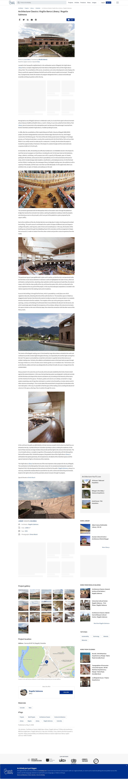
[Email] (31, 19)
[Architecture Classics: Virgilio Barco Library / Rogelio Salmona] (23, 594)
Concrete (22, 708)
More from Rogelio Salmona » (102, 623)
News (89, 3)
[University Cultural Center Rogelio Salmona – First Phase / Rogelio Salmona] (85, 605)
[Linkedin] (27, 19)
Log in (103, 3)
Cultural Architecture (59, 717)
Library (20, 68)
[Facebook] (19, 19)
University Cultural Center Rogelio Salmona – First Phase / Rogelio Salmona (100, 603)
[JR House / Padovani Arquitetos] (86, 483)
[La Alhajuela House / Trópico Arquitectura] (85, 682)
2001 (26, 531)
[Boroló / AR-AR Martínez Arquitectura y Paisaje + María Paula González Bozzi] (85, 658)
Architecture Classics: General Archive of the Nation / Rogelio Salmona (101, 591)
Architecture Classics (44, 717)
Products (83, 3)
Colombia (33, 521)
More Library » (106, 547)
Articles (77, 3)
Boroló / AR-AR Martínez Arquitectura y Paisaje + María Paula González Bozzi (101, 656)
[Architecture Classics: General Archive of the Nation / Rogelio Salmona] (85, 593)
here (38, 62)
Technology (96, 636)
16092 (27, 528)
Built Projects (31, 717)
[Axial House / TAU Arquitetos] (86, 504)
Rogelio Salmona (63, 468)
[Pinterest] (35, 19)
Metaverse (84, 640)
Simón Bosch (31, 478)
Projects (70, 3)
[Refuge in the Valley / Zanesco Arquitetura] (86, 494)
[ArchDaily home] (12, 2)
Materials (105, 636)
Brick (30, 708)
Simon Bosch (34, 534)
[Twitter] (23, 19)
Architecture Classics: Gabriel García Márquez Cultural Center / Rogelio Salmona (100, 615)
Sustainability (85, 636)
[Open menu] (117, 2)
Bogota (29, 721)
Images (94, 3)
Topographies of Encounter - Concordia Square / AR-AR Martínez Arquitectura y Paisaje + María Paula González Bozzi (100, 670)
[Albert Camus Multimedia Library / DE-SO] (85, 529)
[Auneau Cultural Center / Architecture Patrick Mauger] (85, 541)
